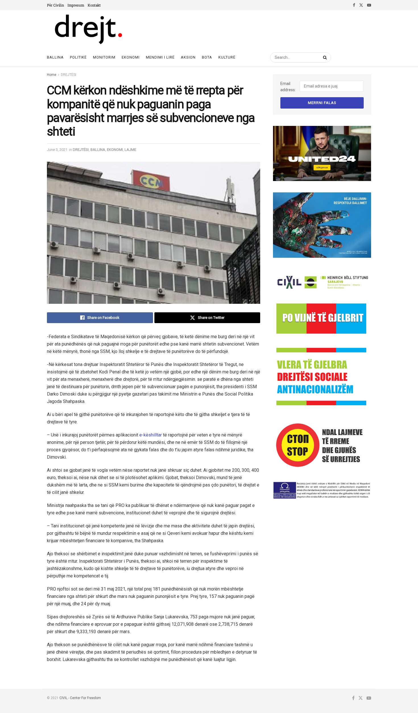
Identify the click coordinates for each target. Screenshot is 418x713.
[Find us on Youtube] (369, 5)
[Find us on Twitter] (361, 5)
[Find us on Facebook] (354, 5)
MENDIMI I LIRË (160, 57)
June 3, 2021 (57, 149)
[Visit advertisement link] (322, 153)
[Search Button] (324, 57)
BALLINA (97, 149)
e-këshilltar (150, 435)
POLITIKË (78, 57)
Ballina (55, 57)
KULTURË (226, 57)
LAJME (130, 149)
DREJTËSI (68, 75)
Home (51, 75)
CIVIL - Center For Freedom (80, 698)
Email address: (288, 86)
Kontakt (94, 5)
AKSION (188, 57)
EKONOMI (131, 57)
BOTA (207, 57)
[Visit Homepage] (88, 29)
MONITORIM (104, 57)
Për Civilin (55, 5)
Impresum (75, 5)
